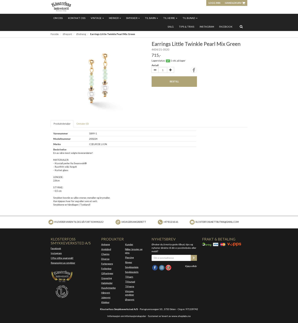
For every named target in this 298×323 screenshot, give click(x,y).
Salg (171, 26)
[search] (241, 26)
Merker (114, 18)
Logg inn (214, 2)
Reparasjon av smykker (63, 262)
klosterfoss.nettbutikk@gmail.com (217, 222)
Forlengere (107, 263)
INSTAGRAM (207, 26)
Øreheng (81, 34)
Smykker (132, 18)
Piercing (129, 257)
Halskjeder (107, 282)
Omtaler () (82, 123)
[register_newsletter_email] (194, 258)
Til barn (150, 18)
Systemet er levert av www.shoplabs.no (169, 316)
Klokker (105, 302)
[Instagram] (161, 267)
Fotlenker (106, 268)
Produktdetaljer (62, 123)
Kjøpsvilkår (191, 266)
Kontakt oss (77, 18)
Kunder (129, 244)
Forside (55, 34)
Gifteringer (107, 273)
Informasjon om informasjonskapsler (126, 316)
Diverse (105, 258)
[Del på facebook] (194, 71)
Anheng (105, 244)
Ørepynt (67, 34)
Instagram (56, 253)
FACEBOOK (225, 26)
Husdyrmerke (108, 287)
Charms (105, 254)
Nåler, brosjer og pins (133, 251)
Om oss (58, 18)
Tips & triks (186, 26)
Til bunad (189, 18)
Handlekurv (233, 2)
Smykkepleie (131, 267)
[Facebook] (155, 267)
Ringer (128, 262)
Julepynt (106, 297)
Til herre (169, 18)
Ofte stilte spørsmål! (62, 258)
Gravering (106, 278)
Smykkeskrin (131, 271)
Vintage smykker (129, 293)
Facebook (56, 248)
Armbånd (106, 249)
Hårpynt (105, 292)
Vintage (96, 18)
